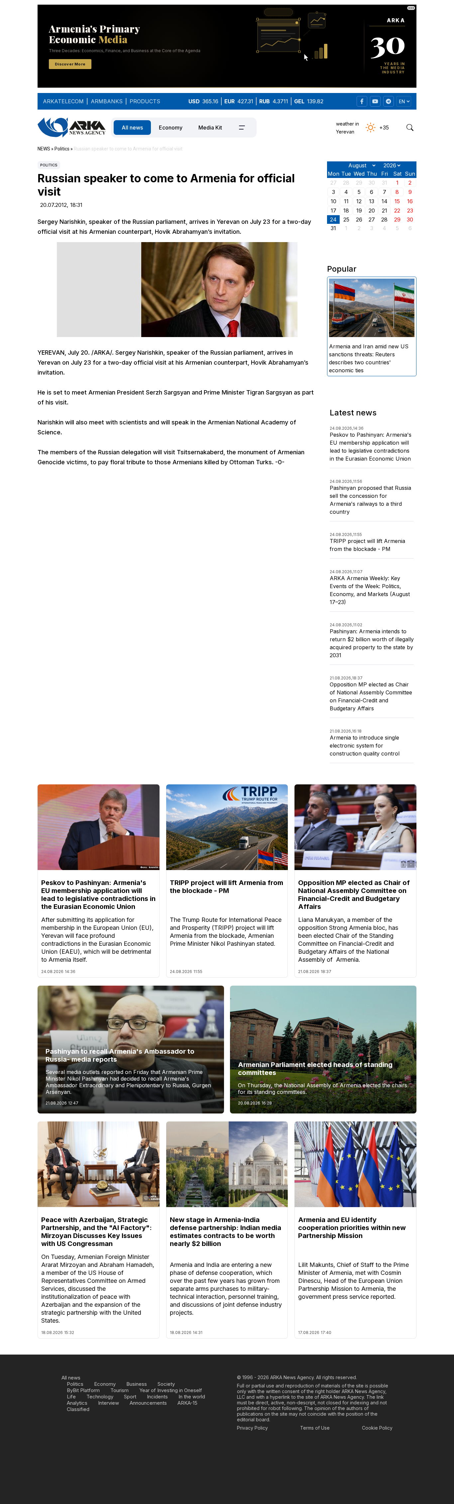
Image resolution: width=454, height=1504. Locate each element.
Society (166, 1384)
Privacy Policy (252, 1428)
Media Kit (210, 127)
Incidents (157, 1396)
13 (371, 201)
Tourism (119, 1390)
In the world (191, 1396)
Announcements (148, 1403)
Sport (130, 1396)
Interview (108, 1403)
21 (384, 210)
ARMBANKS (107, 101)
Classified (78, 1409)
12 (359, 201)
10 (333, 201)
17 (333, 210)
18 (346, 210)
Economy (170, 127)
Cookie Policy (377, 1428)
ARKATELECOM (63, 101)
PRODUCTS (145, 101)
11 (346, 201)
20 (372, 210)
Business (136, 1384)
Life (71, 1396)
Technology (99, 1396)
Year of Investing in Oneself (170, 1390)
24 (333, 219)
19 (359, 210)
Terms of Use (315, 1428)
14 (385, 201)
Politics (48, 165)
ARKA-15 (187, 1403)
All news (132, 127)
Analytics (77, 1403)
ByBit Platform (83, 1390)
